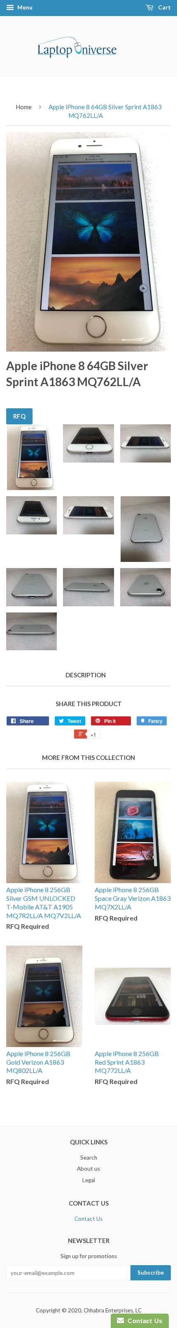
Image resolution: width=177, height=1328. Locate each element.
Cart (164, 7)
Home (24, 106)
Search (88, 1157)
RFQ (19, 416)
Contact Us (88, 1218)
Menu (24, 7)
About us (88, 1168)
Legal (88, 1180)
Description (85, 675)
